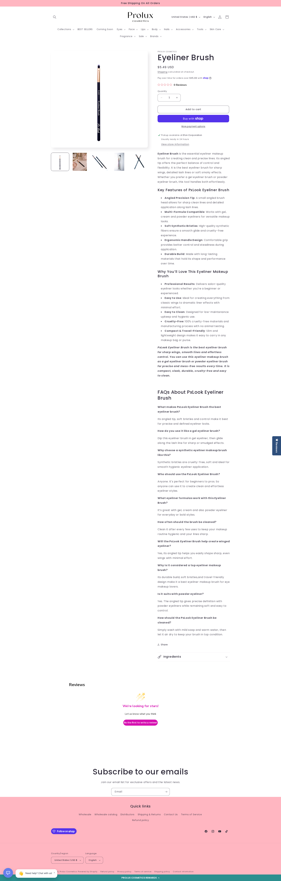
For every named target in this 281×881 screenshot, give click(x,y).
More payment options (193, 126)
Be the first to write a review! (140, 722)
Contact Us (171, 814)
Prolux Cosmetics (68, 871)
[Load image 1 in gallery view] (60, 162)
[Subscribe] (166, 792)
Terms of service (142, 871)
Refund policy (140, 820)
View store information (175, 144)
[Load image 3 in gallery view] (99, 162)
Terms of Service (191, 814)
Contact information (183, 871)
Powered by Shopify (88, 871)
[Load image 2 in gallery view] (80, 162)
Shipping (162, 71)
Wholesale (85, 814)
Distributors (127, 814)
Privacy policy (124, 871)
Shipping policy (162, 871)
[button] (140, 877)
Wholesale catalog (105, 814)
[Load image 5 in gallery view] (139, 162)
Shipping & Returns (149, 814)
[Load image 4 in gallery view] (119, 162)
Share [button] (164, 644)
